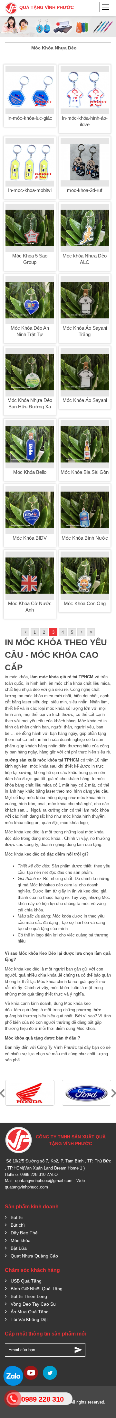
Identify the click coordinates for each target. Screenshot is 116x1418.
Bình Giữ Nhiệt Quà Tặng (37, 1288)
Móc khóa (39, 885)
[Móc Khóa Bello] (29, 444)
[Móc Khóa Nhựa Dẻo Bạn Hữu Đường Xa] (29, 372)
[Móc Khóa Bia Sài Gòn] (85, 444)
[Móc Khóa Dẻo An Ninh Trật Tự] (29, 300)
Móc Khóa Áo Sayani (85, 400)
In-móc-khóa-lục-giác (29, 118)
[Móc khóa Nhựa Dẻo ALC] (85, 228)
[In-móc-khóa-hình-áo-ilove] (85, 90)
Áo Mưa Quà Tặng (30, 1311)
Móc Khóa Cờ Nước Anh (30, 607)
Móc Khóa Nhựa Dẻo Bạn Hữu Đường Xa (29, 403)
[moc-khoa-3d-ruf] (85, 162)
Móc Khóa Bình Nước (85, 538)
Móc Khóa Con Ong (85, 603)
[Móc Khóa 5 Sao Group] (29, 228)
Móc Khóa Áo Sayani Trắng (85, 331)
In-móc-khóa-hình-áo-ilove (85, 121)
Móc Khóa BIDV (30, 538)
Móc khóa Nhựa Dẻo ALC (85, 259)
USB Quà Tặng (26, 1280)
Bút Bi (17, 1217)
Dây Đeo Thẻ (24, 1232)
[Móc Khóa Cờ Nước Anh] (29, 576)
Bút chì (18, 1225)
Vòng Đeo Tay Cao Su (33, 1304)
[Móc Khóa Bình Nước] (85, 510)
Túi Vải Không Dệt (29, 1319)
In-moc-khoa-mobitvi (30, 190)
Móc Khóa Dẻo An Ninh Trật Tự (30, 331)
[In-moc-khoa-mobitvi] (29, 162)
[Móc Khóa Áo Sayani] (85, 372)
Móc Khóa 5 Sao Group (29, 259)
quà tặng (93, 844)
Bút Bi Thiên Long (29, 1296)
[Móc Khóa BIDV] (29, 510)
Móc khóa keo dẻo (22, 832)
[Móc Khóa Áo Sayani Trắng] (85, 300)
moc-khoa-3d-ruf (84, 190)
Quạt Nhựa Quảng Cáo (34, 1255)
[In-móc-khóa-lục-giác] (29, 90)
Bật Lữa (19, 1248)
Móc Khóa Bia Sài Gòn (85, 472)
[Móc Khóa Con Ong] (85, 576)
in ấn (71, 891)
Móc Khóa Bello (29, 472)
